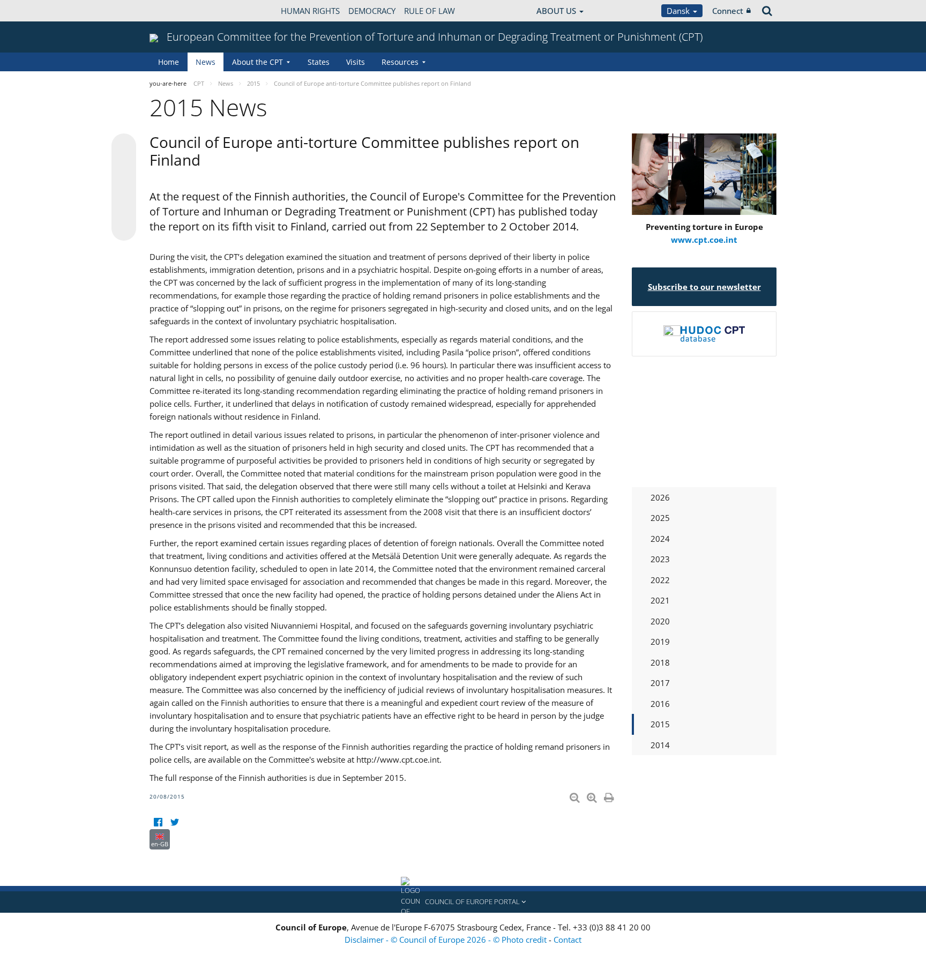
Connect (727, 10)
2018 (660, 662)
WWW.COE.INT (176, 11)
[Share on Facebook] (124, 188)
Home (168, 62)
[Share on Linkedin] (124, 208)
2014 (660, 745)
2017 (660, 682)
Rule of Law (429, 10)
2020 (660, 621)
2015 (660, 724)
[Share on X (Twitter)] (124, 167)
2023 (660, 559)
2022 (660, 580)
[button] (463, 902)
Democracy (371, 10)
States (319, 62)
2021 (660, 600)
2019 (660, 641)
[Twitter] (174, 822)
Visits (355, 62)
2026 (660, 497)
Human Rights (310, 10)
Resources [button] (400, 62)
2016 (660, 703)
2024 (660, 538)
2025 (660, 517)
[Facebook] (158, 822)
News (205, 62)
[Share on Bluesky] (124, 147)
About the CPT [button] (257, 62)
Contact (567, 939)
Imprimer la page (610, 795)
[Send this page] (124, 228)
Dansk (679, 10)
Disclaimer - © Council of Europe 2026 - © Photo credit (447, 939)
